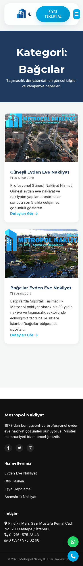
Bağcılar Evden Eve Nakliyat (40, 287)
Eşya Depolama (17, 489)
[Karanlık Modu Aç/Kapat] (30, 14)
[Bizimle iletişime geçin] (73, 556)
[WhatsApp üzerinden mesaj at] (73, 541)
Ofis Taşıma (14, 481)
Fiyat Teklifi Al (53, 14)
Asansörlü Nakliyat (20, 497)
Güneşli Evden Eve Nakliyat (39, 172)
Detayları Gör (21, 213)
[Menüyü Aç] (76, 14)
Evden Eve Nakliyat (20, 473)
